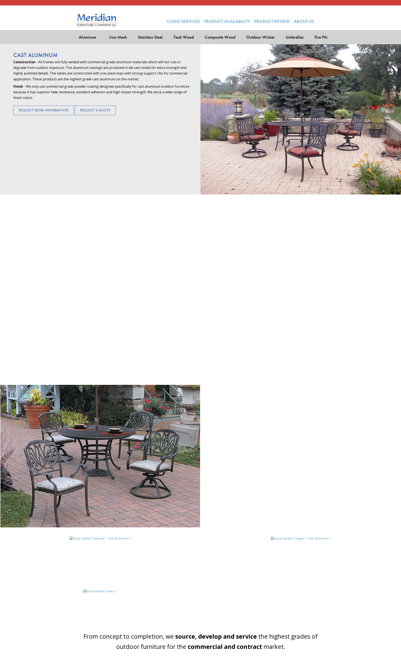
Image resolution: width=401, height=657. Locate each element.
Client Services (183, 21)
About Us (304, 21)
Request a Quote (95, 110)
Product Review (272, 21)
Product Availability (227, 21)
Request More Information (44, 110)
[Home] (97, 20)
